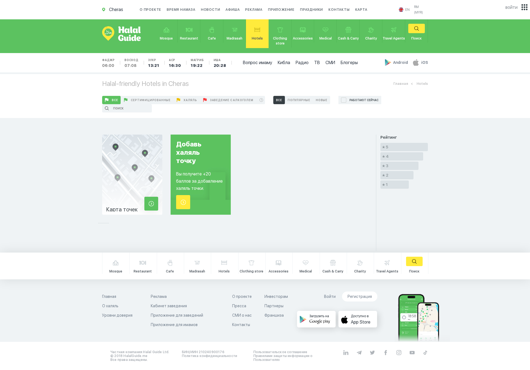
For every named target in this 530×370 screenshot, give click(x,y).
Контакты (338, 10)
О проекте (150, 10)
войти (511, 7)
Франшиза (274, 315)
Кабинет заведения (169, 306)
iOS (424, 62)
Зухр (153, 63)
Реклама (254, 10)
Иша (220, 63)
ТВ (317, 62)
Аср (175, 63)
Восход (131, 63)
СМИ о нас (242, 315)
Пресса (239, 306)
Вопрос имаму (257, 62)
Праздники (311, 10)
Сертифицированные (151, 100)
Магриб (197, 63)
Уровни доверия (117, 315)
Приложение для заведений (177, 315)
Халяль (190, 100)
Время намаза (181, 10)
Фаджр (108, 63)
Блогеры (349, 62)
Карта (361, 10)
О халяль (110, 306)
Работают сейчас (363, 100)
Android (401, 62)
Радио (302, 62)
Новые (321, 100)
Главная (400, 84)
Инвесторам (276, 296)
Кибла (284, 62)
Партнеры (273, 306)
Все (115, 100)
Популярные (299, 100)
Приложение (281, 10)
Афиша (233, 10)
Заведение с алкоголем (231, 100)
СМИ (330, 62)
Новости (210, 10)
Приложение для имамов (174, 324)
